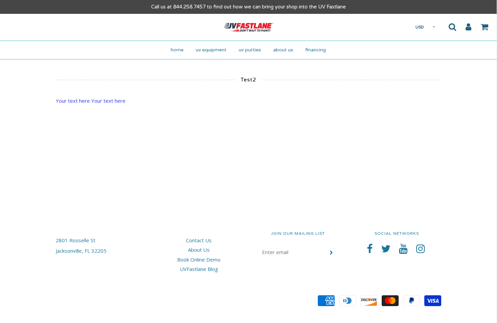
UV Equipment (211, 50)
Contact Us (199, 240)
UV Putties (250, 50)
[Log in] (464, 27)
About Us (283, 50)
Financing (315, 50)
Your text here (73, 100)
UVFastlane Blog (199, 269)
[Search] (448, 27)
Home (177, 50)
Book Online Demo (198, 259)
